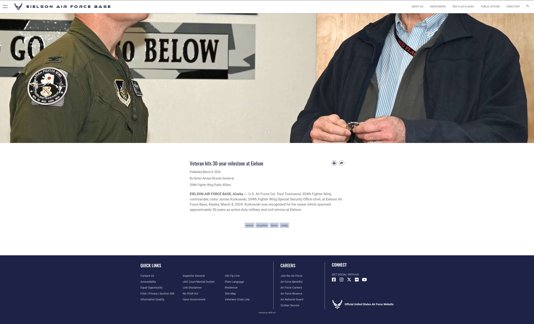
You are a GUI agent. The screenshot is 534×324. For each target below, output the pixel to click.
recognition (262, 225)
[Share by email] (341, 163)
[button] (4, 6)
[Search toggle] (527, 7)
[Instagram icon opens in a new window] (341, 280)
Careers (287, 265)
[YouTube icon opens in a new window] (364, 280)
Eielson (274, 225)
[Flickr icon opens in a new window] (357, 280)
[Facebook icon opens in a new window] (334, 280)
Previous (26, 78)
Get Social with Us (345, 274)
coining (284, 225)
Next (507, 78)
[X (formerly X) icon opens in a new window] (349, 280)
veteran (249, 225)
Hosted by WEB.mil (267, 312)
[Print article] (334, 163)
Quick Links (150, 265)
